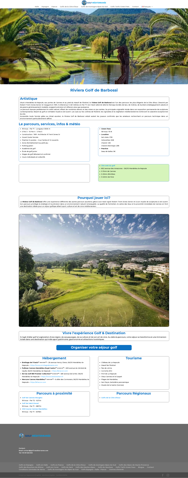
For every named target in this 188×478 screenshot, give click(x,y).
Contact (135, 7)
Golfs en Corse (52, 467)
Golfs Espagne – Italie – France (93, 470)
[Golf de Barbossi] (94, 326)
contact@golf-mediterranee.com (35, 450)
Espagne (45, 7)
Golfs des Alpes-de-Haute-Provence (134, 465)
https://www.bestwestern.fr (52, 377)
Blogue (141, 467)
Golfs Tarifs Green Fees (119, 7)
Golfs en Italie (42, 465)
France (54, 7)
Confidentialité (61, 475)
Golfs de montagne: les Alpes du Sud (63, 470)
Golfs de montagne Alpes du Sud (94, 7)
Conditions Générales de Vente (32, 470)
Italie (37, 7)
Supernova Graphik (34, 475)
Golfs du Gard (67, 467)
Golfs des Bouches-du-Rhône (31, 467)
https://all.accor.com (60, 371)
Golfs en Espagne (26, 465)
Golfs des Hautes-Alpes (85, 467)
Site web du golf (108, 166)
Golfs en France (57, 465)
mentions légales (48, 475)
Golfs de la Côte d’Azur (69, 7)
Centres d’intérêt (116, 470)
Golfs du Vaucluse (105, 467)
